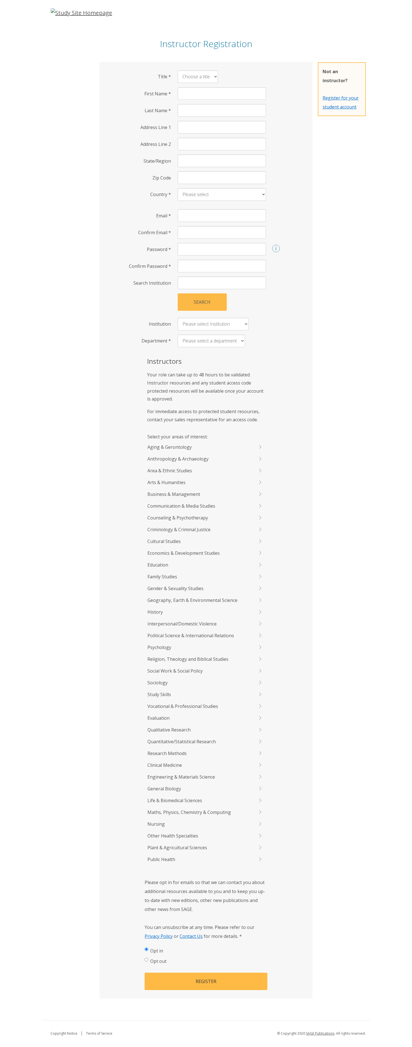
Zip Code (161, 178)
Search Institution (152, 283)
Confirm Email (154, 232)
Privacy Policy (159, 936)
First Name (157, 94)
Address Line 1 (155, 127)
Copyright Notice (63, 1033)
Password (159, 249)
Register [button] (206, 981)
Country (160, 194)
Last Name (158, 110)
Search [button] (202, 302)
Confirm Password (150, 266)
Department (156, 341)
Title (164, 76)
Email (163, 216)
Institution (160, 324)
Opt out (158, 961)
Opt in (156, 951)
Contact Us (191, 936)
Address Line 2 (155, 144)
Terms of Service (99, 1033)
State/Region (157, 161)
